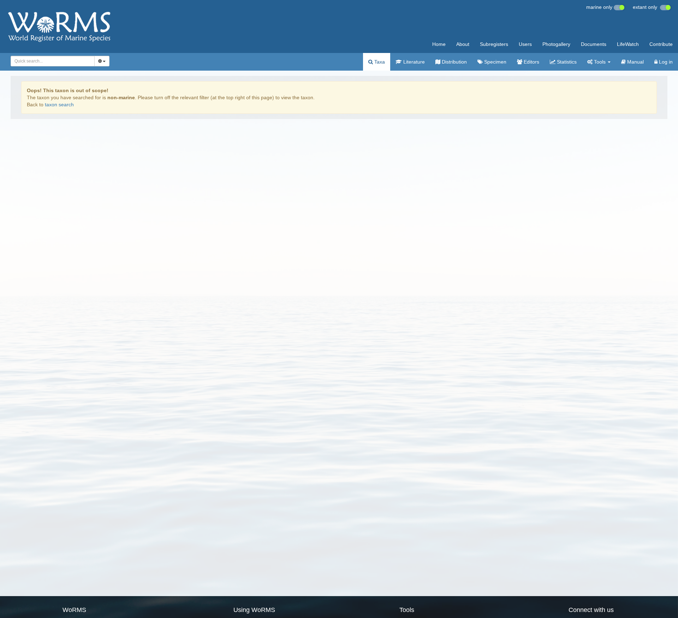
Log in (665, 62)
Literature (413, 62)
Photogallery (556, 44)
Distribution (453, 62)
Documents (593, 44)
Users (525, 44)
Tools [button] (600, 62)
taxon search (59, 104)
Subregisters (494, 44)
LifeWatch (628, 44)
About (462, 44)
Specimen (494, 62)
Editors (530, 62)
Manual (635, 62)
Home (439, 44)
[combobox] (53, 61)
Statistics (566, 62)
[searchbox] (50, 61)
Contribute (661, 44)
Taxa (379, 62)
